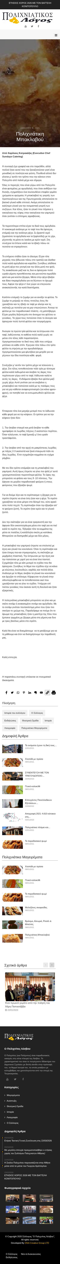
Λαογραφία (9, 728)
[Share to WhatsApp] (18, 692)
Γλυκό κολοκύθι (32, 786)
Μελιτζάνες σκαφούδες (36, 907)
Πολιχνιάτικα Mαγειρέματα (34, 728)
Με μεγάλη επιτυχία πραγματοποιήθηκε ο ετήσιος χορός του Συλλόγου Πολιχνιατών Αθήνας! (28, 1152)
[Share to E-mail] (41, 692)
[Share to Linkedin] (29, 692)
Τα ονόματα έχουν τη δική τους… (41, 745)
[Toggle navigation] (55, 35)
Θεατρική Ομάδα (30, 720)
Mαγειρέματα (12, 1095)
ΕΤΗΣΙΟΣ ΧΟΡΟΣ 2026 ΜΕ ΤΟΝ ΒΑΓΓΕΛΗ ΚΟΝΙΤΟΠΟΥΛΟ (30, 4)
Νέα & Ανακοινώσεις (31, 1254)
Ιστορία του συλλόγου (14, 713)
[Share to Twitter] (12, 692)
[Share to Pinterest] (24, 692)
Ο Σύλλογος (37, 713)
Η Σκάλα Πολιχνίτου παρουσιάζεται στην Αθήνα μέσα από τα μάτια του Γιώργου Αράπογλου (27, 1164)
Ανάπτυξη (10, 1101)
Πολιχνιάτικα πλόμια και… (37, 827)
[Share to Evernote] (35, 692)
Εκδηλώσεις (10, 720)
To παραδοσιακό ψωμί (36, 841)
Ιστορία (48, 720)
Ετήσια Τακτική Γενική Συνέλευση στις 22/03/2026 (28, 1140)
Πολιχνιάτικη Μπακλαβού (37, 935)
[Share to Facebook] (6, 692)
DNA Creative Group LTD (36, 1243)
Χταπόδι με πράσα (34, 759)
